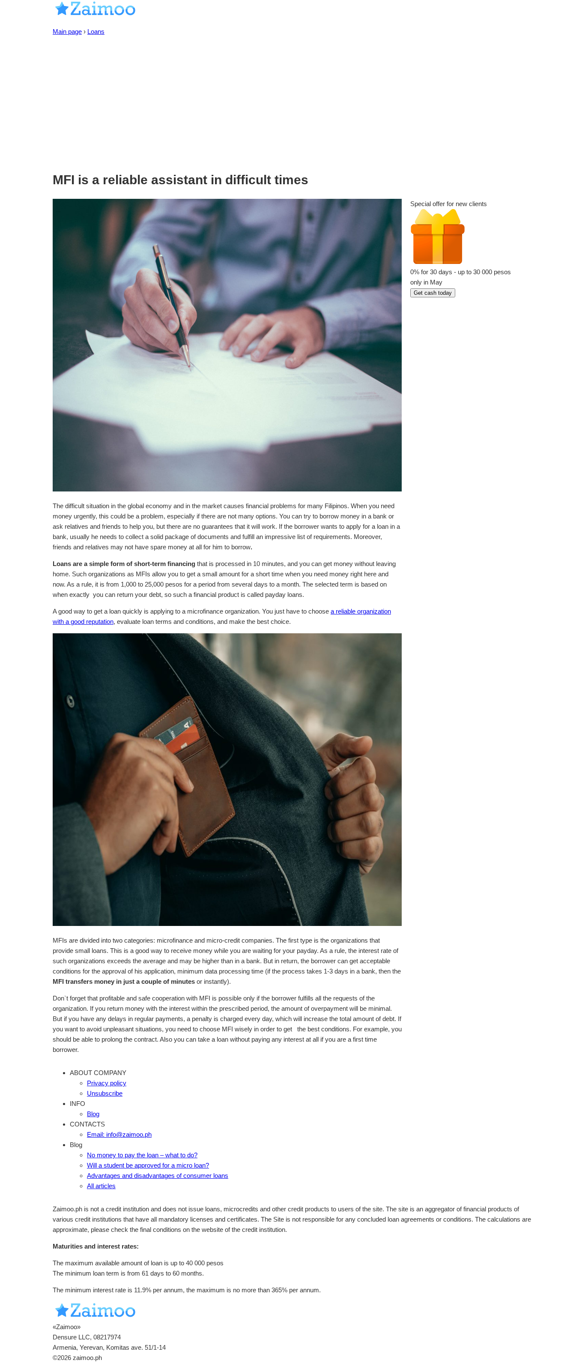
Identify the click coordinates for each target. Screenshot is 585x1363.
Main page (67, 31)
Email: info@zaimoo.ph (119, 1134)
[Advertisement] (292, 101)
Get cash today (433, 293)
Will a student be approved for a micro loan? (148, 1165)
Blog (93, 1113)
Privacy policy (106, 1083)
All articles (101, 1185)
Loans (95, 31)
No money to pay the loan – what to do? (142, 1155)
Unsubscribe (104, 1093)
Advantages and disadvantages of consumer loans (157, 1175)
